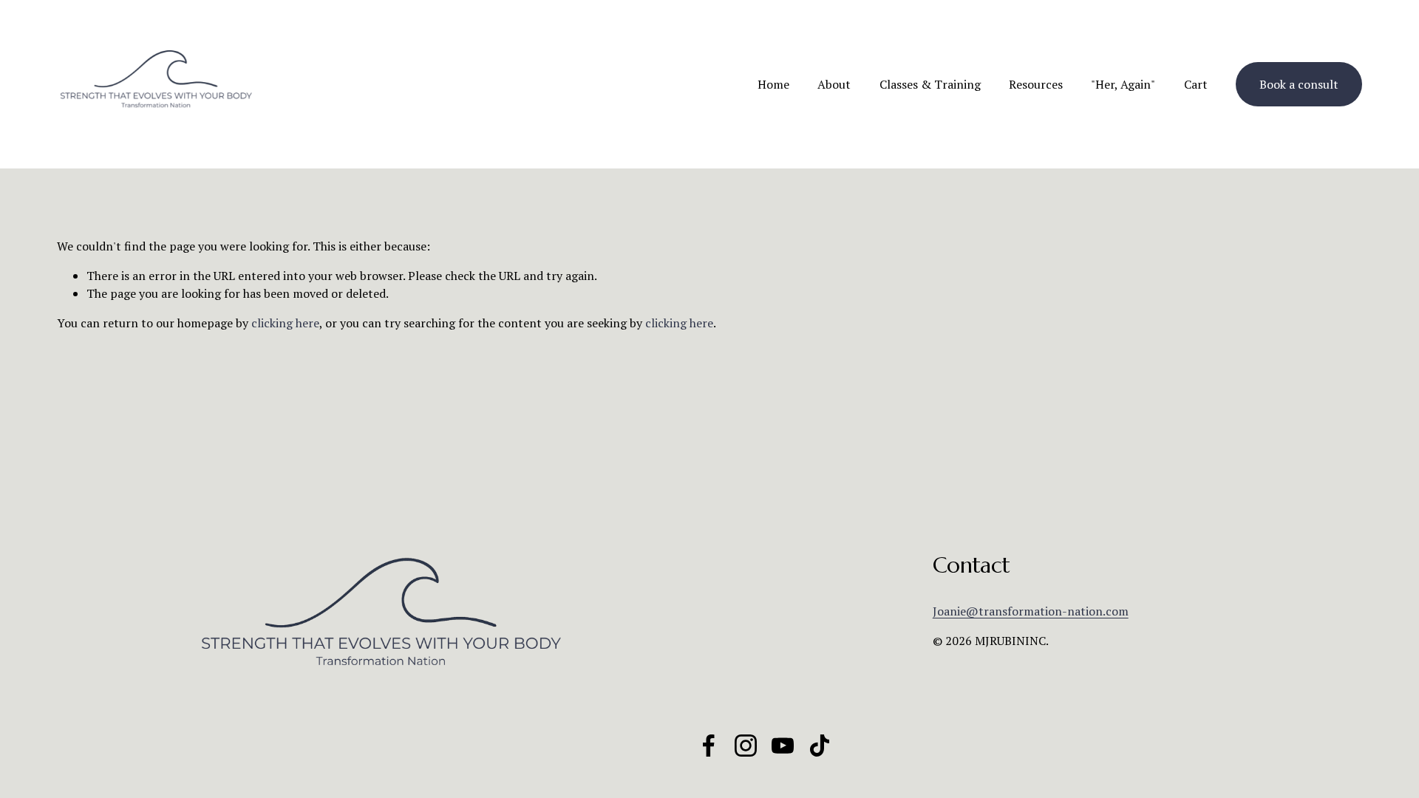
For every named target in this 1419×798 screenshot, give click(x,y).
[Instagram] (746, 745)
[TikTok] (819, 745)
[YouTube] (782, 745)
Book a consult (1298, 84)
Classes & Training (930, 84)
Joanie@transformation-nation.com (1031, 611)
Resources (1036, 84)
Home (773, 84)
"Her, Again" (1123, 84)
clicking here (285, 323)
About (834, 84)
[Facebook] (709, 745)
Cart (1196, 84)
